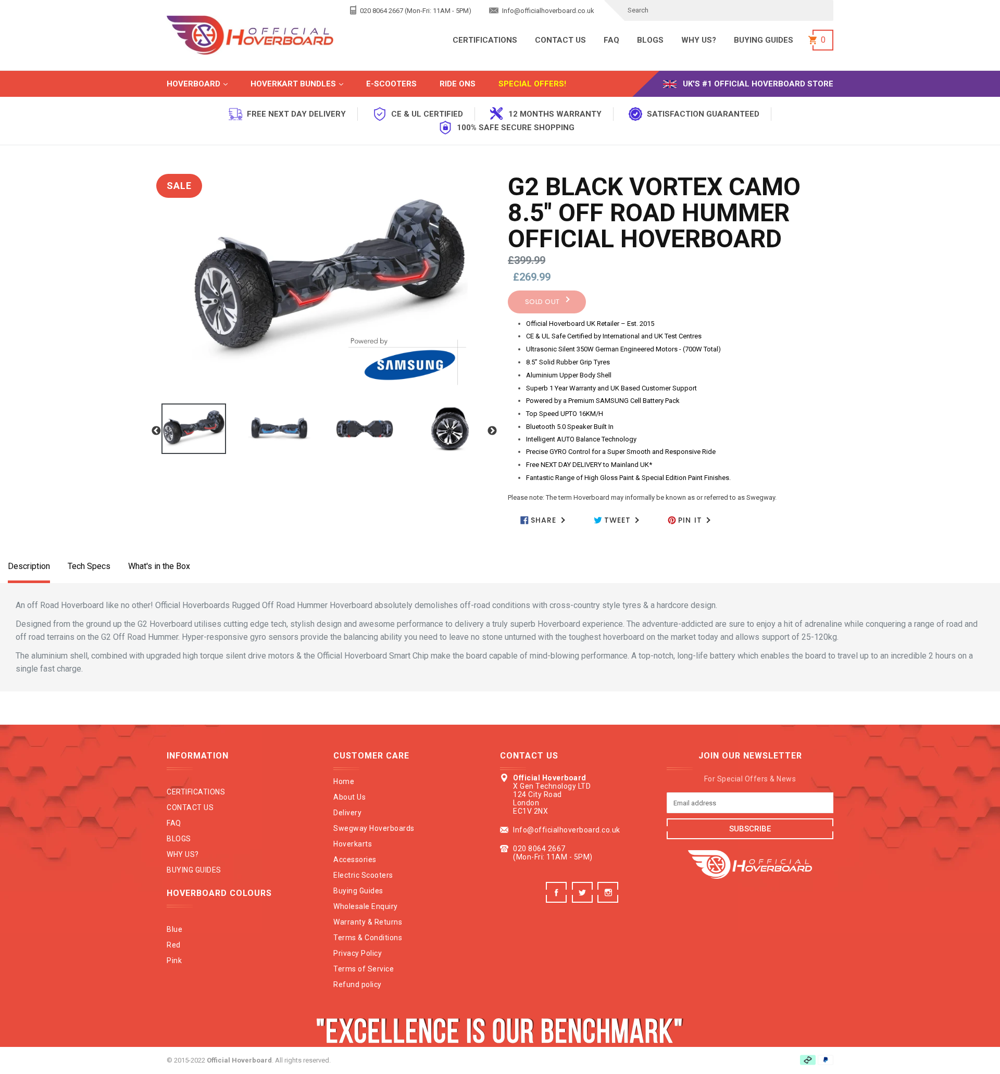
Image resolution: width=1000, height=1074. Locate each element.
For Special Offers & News (750, 779)
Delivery (347, 812)
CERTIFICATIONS (485, 40)
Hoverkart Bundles (307, 84)
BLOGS (650, 40)
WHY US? (698, 40)
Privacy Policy (357, 953)
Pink (174, 960)
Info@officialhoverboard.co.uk (547, 11)
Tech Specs (89, 566)
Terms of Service (363, 969)
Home (343, 781)
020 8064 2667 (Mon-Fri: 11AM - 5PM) (414, 11)
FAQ (611, 40)
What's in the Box (159, 566)
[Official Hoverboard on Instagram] (609, 900)
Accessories (355, 859)
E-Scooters (391, 84)
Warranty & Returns (367, 922)
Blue (174, 929)
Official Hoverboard (239, 1060)
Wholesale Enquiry (365, 906)
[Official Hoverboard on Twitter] (583, 900)
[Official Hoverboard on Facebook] (557, 900)
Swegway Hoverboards (374, 828)
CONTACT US (560, 40)
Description (29, 566)
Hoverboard (207, 84)
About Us (349, 797)
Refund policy (357, 984)
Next (492, 431)
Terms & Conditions (367, 937)
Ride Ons (458, 84)
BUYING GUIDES (763, 40)
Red (174, 945)
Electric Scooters (363, 875)
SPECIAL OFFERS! (532, 84)
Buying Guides (358, 891)
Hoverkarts (352, 844)
